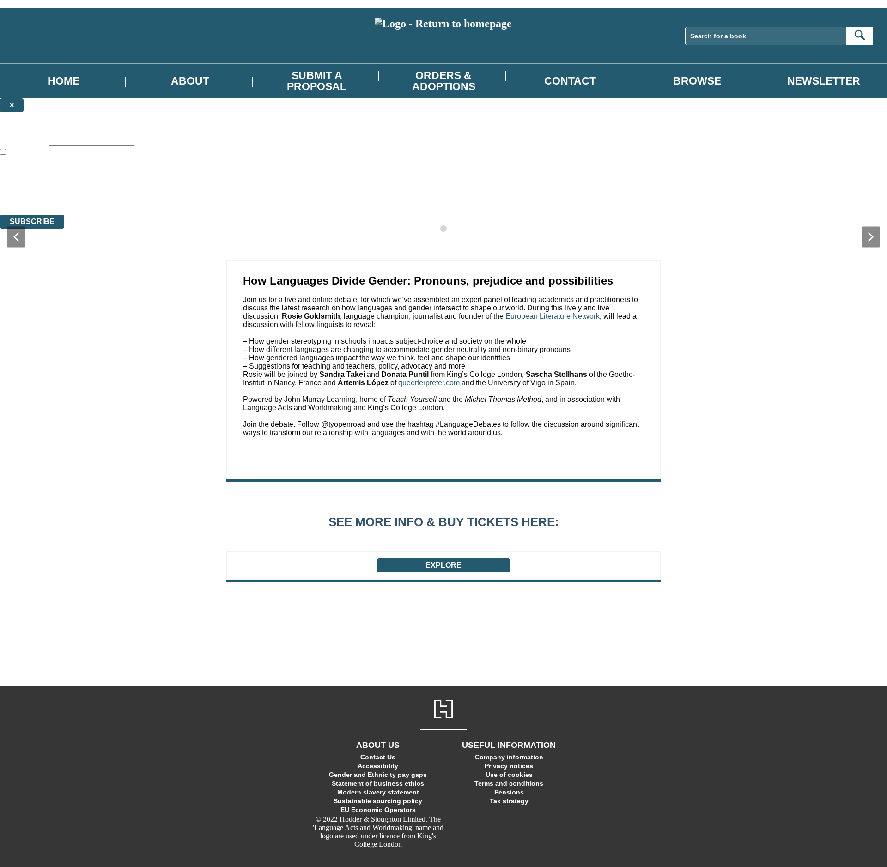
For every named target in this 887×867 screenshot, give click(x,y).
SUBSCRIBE (32, 221)
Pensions (509, 792)
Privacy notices (509, 766)
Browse (697, 81)
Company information (509, 757)
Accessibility (378, 766)
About (190, 81)
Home (63, 81)
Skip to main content (30, 4)
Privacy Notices (183, 194)
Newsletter (823, 81)
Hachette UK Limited (95, 177)
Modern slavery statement (378, 792)
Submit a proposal (316, 80)
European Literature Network (552, 316)
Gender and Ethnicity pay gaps (378, 774)
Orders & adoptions (443, 80)
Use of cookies (509, 774)
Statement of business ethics (378, 783)
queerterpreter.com (429, 383)
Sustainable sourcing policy (378, 801)
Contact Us (377, 757)
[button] (16, 237)
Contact (570, 81)
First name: (18, 129)
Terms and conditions (508, 783)
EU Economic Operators (378, 809)
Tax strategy (509, 801)
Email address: (23, 140)
